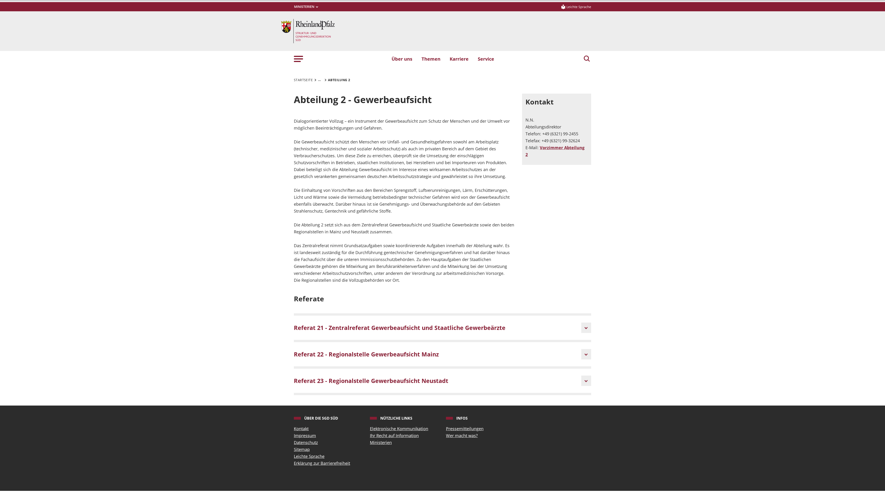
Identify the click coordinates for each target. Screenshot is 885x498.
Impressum (305, 435)
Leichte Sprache (309, 456)
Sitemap (302, 449)
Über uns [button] (402, 59)
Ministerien (381, 442)
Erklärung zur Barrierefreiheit (322, 463)
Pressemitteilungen (465, 428)
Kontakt (301, 428)
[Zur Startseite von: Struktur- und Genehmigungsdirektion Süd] (308, 30)
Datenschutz (306, 442)
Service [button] (486, 59)
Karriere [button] (459, 59)
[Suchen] (586, 59)
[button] (298, 58)
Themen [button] (431, 59)
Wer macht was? (462, 435)
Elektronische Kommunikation (399, 428)
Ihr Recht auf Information (394, 435)
